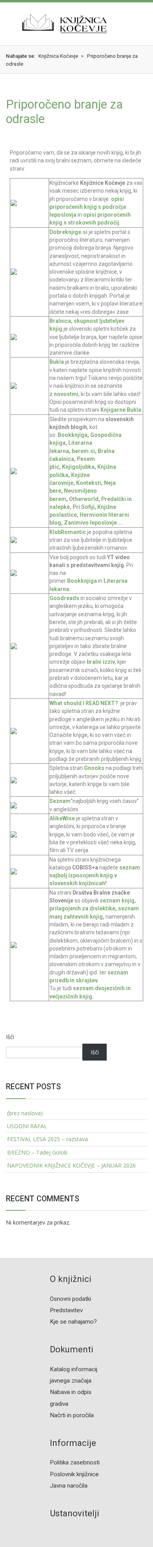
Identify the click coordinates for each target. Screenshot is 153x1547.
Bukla (57, 362)
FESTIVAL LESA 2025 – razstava (47, 1139)
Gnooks (95, 768)
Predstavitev (66, 1310)
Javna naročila (68, 1485)
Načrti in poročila (72, 1415)
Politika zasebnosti (75, 1462)
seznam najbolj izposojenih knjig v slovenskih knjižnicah (94, 875)
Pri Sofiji (84, 507)
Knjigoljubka (78, 467)
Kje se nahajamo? (73, 1321)
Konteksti (88, 483)
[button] (6, 23)
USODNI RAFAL (27, 1126)
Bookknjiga (71, 435)
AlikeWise (62, 818)
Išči (10, 1037)
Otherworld (83, 499)
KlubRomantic (67, 532)
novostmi (66, 394)
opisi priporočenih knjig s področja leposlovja (87, 207)
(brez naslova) (25, 1113)
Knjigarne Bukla (120, 410)
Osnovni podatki (70, 1298)
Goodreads (64, 598)
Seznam (60, 801)
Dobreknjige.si (68, 232)
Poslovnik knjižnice (74, 1474)
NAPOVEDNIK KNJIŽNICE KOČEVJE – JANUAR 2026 (71, 1165)
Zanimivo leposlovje (90, 522)
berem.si (83, 451)
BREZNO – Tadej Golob (37, 1152)
